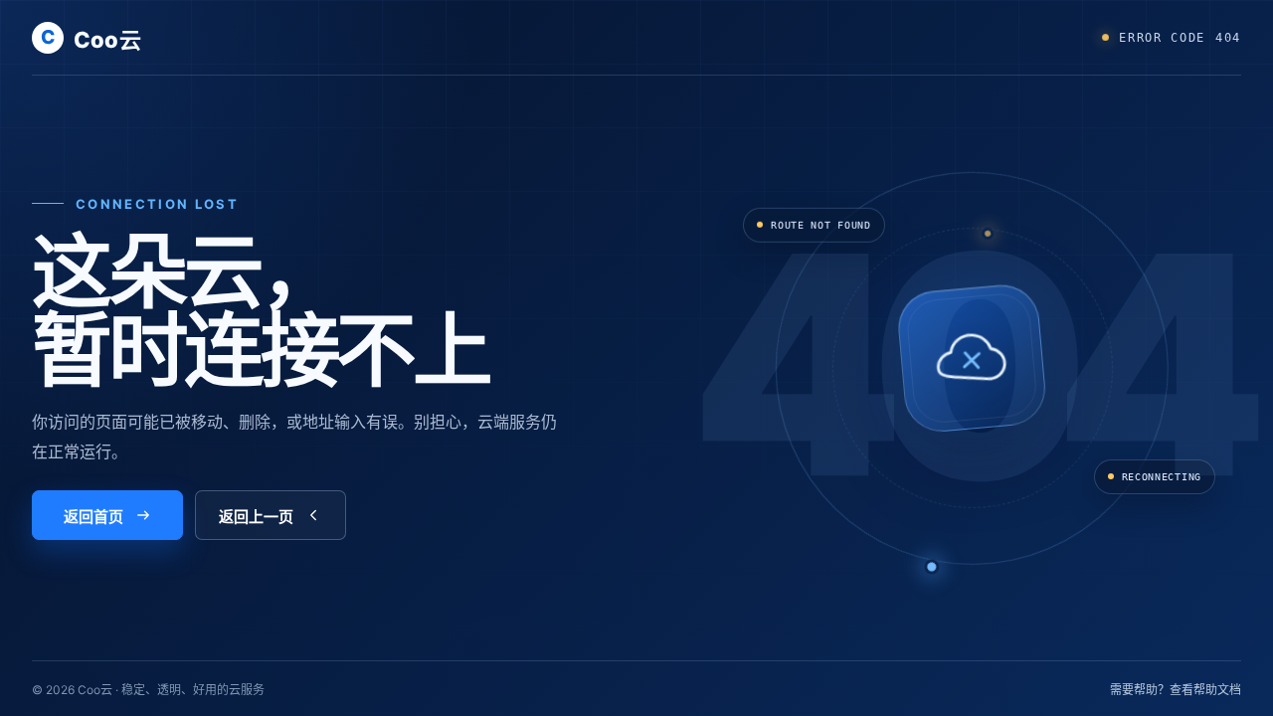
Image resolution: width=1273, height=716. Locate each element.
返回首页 (93, 516)
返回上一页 (256, 516)
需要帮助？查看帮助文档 (1175, 689)
